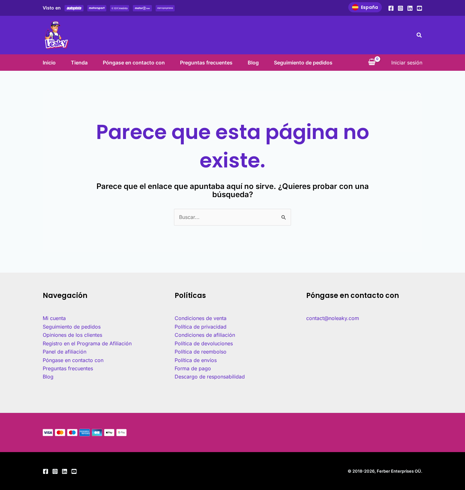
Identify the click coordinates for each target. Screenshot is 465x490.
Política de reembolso (200, 351)
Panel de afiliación (64, 351)
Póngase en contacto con (134, 62)
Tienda (79, 62)
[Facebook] (391, 8)
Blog (253, 62)
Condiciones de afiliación (205, 335)
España (369, 7)
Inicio (49, 62)
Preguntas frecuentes (206, 62)
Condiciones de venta (200, 318)
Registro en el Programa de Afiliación (87, 343)
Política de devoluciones (204, 343)
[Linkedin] (410, 8)
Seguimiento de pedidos (303, 62)
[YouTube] (419, 8)
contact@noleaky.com (332, 318)
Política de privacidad (200, 327)
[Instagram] (400, 8)
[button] (419, 35)
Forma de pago (193, 368)
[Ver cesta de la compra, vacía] (371, 62)
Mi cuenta (54, 318)
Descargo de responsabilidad (210, 376)
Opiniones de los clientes (72, 335)
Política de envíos (196, 360)
